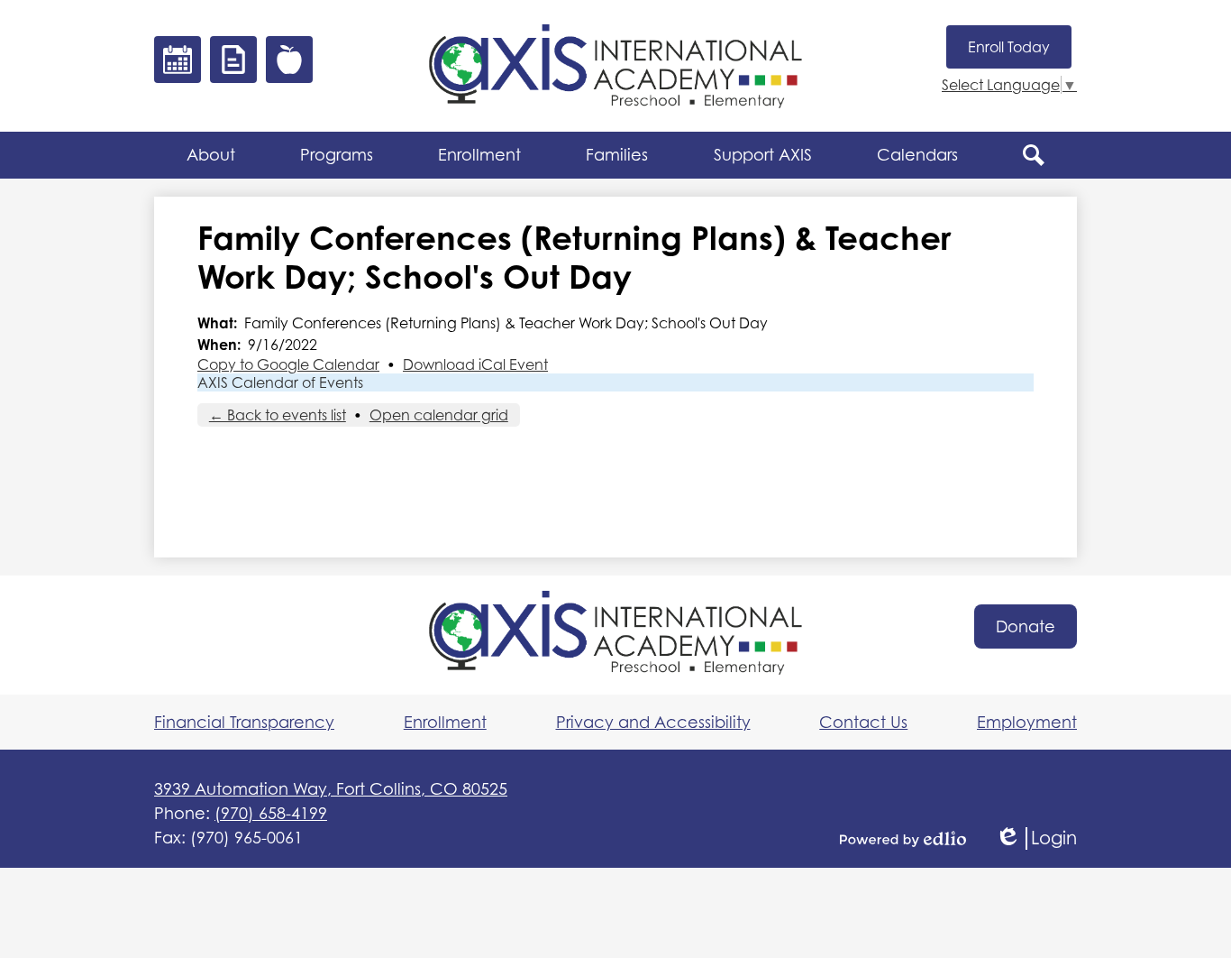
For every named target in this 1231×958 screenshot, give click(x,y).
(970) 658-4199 (270, 813)
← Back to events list (277, 415)
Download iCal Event (475, 364)
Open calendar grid (438, 415)
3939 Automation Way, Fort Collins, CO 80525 (330, 788)
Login (1036, 838)
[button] (210, 155)
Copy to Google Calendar (288, 364)
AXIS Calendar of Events (280, 382)
